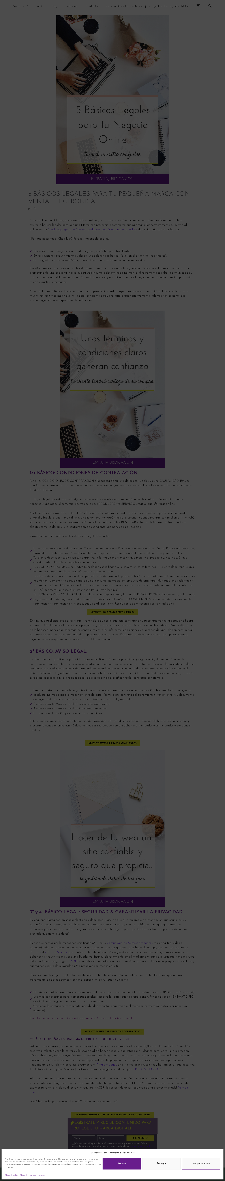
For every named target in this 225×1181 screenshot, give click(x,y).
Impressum (41, 1175)
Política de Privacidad (28, 1175)
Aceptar (122, 1163)
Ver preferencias (201, 1163)
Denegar (161, 1163)
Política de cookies (11, 1175)
